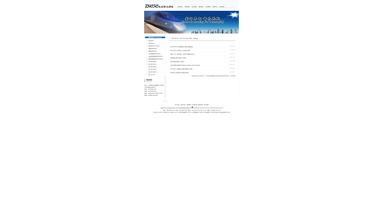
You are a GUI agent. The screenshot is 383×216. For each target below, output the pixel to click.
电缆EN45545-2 (152, 51)
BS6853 (155, 112)
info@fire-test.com (216, 110)
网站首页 (180, 6)
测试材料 (201, 6)
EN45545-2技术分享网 (186, 38)
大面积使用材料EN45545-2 (155, 56)
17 (214, 76)
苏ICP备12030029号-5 (217, 108)
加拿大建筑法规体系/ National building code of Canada (185, 65)
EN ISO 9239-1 (152, 69)
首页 (201, 76)
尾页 (234, 76)
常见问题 (194, 6)
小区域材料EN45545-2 (154, 53)
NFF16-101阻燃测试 (193, 112)
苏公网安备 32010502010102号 (202, 108)
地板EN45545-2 (152, 48)
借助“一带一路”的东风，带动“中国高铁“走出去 (182, 54)
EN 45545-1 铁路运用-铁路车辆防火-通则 (181, 69)
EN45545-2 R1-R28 (153, 46)
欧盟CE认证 (167, 112)
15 (210, 76)
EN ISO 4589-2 (152, 72)
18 (216, 76)
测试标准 (187, 6)
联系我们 (222, 6)
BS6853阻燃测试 (182, 112)
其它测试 (208, 6)
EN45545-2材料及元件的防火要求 (179, 72)
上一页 (205, 76)
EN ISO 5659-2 (152, 67)
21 (222, 76)
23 (226, 76)
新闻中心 (215, 6)
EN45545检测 (214, 112)
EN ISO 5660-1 (152, 64)
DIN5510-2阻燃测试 (204, 112)
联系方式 (183, 105)
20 (220, 76)
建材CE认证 (174, 112)
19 (218, 76)
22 (224, 76)
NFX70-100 (151, 74)
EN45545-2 (151, 43)
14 (208, 76)
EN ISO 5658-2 (152, 61)
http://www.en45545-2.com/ (199, 110)
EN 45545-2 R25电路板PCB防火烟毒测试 (181, 47)
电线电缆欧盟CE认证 (224, 112)
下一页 (230, 76)
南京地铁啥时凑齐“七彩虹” (177, 61)
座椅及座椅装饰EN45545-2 (155, 59)
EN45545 (151, 41)
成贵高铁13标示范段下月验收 (178, 58)
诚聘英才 (189, 105)
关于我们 (177, 105)
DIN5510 (160, 112)
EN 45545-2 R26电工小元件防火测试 (180, 50)
